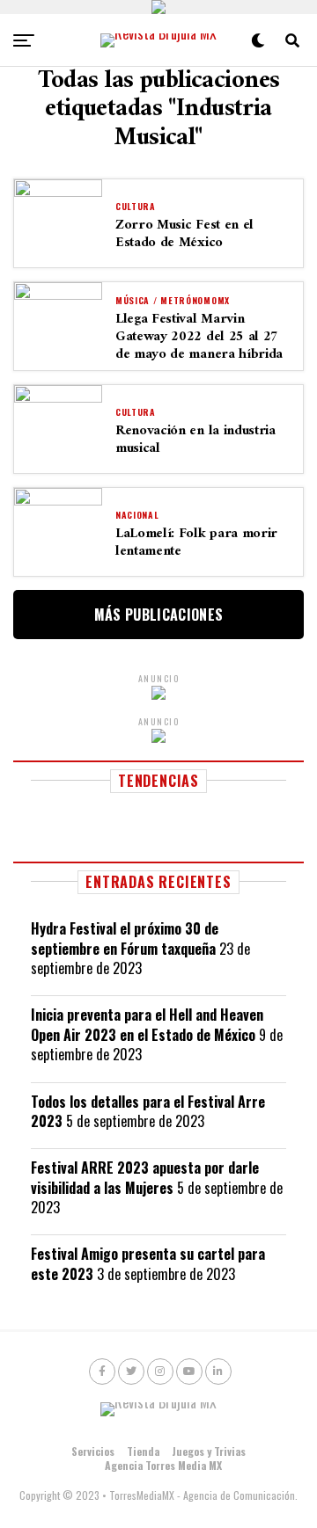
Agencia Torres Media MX (163, 1465)
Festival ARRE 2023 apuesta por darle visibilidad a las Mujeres (145, 1177)
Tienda (143, 1451)
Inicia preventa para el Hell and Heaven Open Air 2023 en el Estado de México (147, 1024)
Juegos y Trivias (209, 1451)
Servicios (92, 1451)
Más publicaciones (158, 614)
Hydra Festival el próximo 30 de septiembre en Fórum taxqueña (124, 938)
